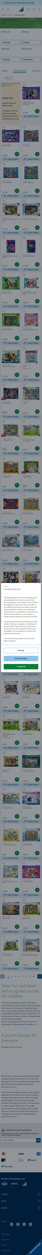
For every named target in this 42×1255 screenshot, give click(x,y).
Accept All (21, 667)
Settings (21, 650)
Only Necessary (21, 658)
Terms (13, 641)
